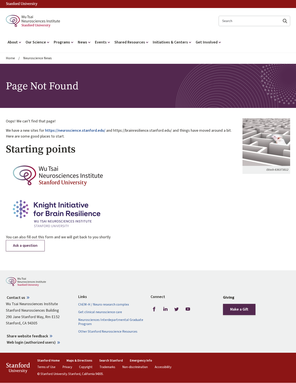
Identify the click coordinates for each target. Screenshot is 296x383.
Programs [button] (62, 42)
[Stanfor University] (22, 4)
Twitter (176, 309)
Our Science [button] (36, 42)
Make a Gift (239, 309)
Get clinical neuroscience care (100, 312)
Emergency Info (141, 361)
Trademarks (107, 367)
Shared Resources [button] (129, 42)
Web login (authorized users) (31, 342)
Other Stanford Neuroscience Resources (107, 332)
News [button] (82, 42)
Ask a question (25, 245)
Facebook (154, 309)
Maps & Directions (79, 361)
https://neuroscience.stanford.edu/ (75, 130)
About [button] (13, 42)
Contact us (16, 297)
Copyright (86, 367)
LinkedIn (165, 309)
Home (10, 58)
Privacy (67, 367)
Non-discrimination (135, 367)
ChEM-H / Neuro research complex (103, 305)
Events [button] (101, 42)
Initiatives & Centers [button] (170, 42)
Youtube (187, 309)
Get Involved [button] (207, 42)
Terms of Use (46, 367)
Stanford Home (48, 361)
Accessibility (163, 367)
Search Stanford (111, 361)
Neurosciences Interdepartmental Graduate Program (110, 322)
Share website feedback (27, 336)
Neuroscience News (37, 58)
